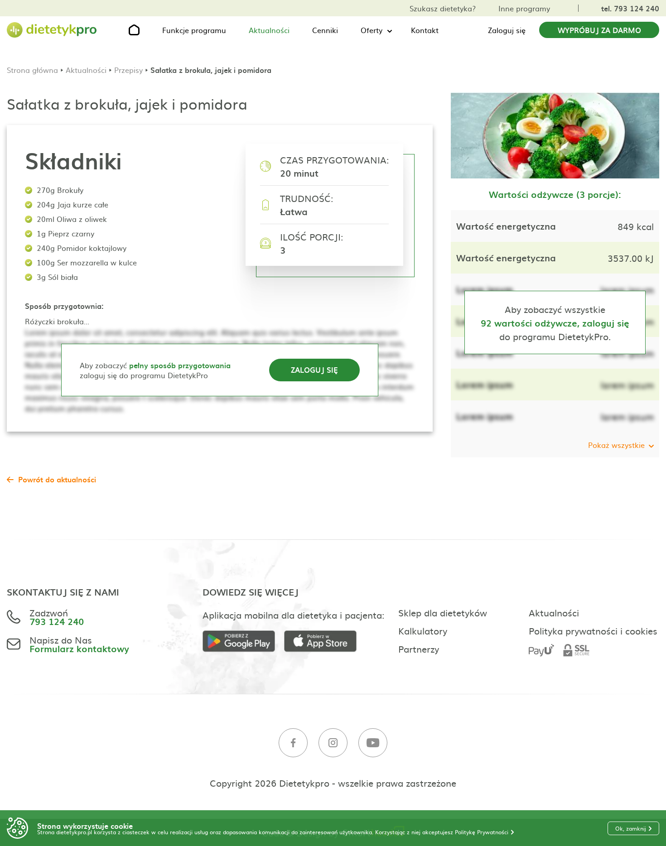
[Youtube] (372, 743)
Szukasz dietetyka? (443, 8)
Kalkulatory (422, 630)
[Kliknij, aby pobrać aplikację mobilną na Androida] (243, 641)
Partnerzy (418, 648)
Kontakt (425, 29)
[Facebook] (293, 743)
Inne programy (524, 8)
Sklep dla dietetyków (442, 612)
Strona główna (32, 69)
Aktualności (269, 29)
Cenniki (325, 29)
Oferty (371, 29)
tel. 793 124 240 (630, 8)
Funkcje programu (194, 29)
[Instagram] (333, 743)
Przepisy (128, 69)
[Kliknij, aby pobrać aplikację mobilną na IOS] (325, 641)
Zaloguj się (507, 30)
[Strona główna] (52, 30)
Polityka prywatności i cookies (593, 630)
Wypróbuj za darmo (599, 29)
